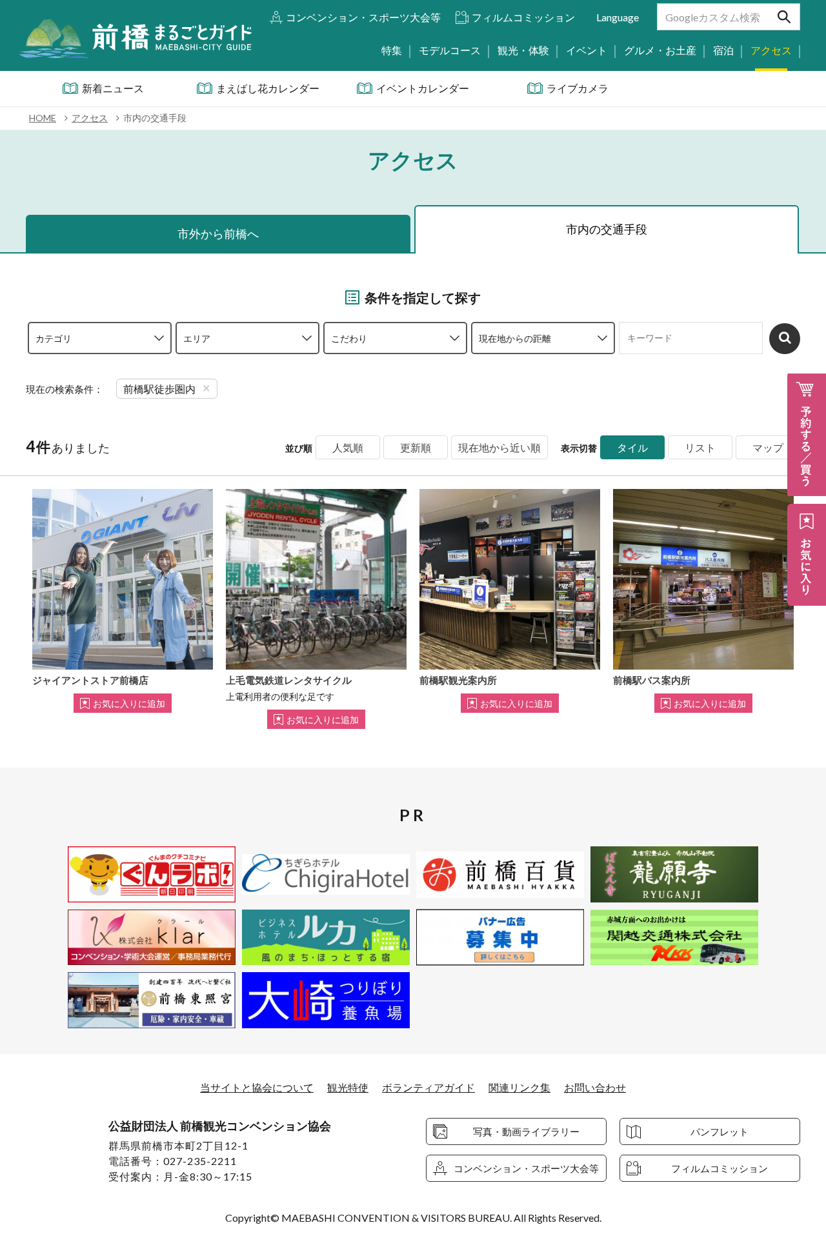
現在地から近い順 (499, 447)
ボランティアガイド (428, 1087)
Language (617, 17)
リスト (700, 447)
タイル (632, 447)
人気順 (347, 447)
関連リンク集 (519, 1087)
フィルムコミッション (523, 17)
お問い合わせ (595, 1087)
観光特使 (347, 1087)
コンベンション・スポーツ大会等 (363, 17)
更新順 (415, 447)
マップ (767, 447)
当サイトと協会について (257, 1087)
